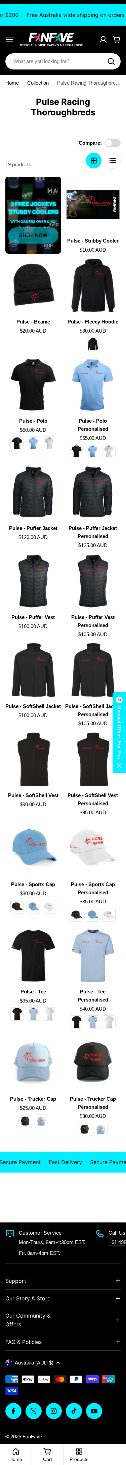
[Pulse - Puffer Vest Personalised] (93, 581)
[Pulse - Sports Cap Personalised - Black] (76, 915)
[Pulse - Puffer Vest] (33, 581)
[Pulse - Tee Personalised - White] (109, 1022)
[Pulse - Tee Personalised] (93, 956)
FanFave (32, 1436)
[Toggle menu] (9, 39)
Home (12, 83)
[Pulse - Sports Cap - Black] (17, 906)
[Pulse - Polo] (33, 385)
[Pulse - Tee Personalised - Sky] (92, 1022)
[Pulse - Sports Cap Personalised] (93, 848)
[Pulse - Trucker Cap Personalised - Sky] (101, 1129)
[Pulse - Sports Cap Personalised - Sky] (92, 915)
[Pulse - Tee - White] (49, 1014)
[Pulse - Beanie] (33, 286)
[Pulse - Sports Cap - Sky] (33, 906)
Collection (38, 83)
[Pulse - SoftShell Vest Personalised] (93, 759)
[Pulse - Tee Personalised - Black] (76, 1022)
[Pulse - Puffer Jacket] (33, 492)
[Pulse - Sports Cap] (33, 848)
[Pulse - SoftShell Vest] (33, 759)
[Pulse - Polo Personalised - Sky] (92, 451)
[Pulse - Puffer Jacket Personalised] (93, 492)
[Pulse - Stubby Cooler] (93, 205)
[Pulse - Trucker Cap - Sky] (41, 1121)
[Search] (111, 61)
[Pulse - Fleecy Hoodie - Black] (92, 344)
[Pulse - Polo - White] (49, 443)
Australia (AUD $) (34, 1362)
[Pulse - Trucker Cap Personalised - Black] (84, 1129)
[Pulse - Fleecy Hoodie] (93, 286)
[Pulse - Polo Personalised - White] (109, 451)
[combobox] (63, 61)
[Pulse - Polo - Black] (17, 443)
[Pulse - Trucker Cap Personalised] (93, 1063)
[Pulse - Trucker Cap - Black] (25, 1121)
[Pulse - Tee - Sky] (33, 1014)
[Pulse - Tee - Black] (17, 1014)
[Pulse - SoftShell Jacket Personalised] (93, 670)
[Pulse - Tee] (33, 956)
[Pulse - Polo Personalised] (93, 385)
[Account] (103, 39)
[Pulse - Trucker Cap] (33, 1063)
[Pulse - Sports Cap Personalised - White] (109, 915)
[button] (119, 732)
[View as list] (112, 160)
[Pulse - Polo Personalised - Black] (76, 451)
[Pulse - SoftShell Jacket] (33, 670)
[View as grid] (94, 160)
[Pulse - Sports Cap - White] (49, 906)
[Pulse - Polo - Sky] (33, 443)
